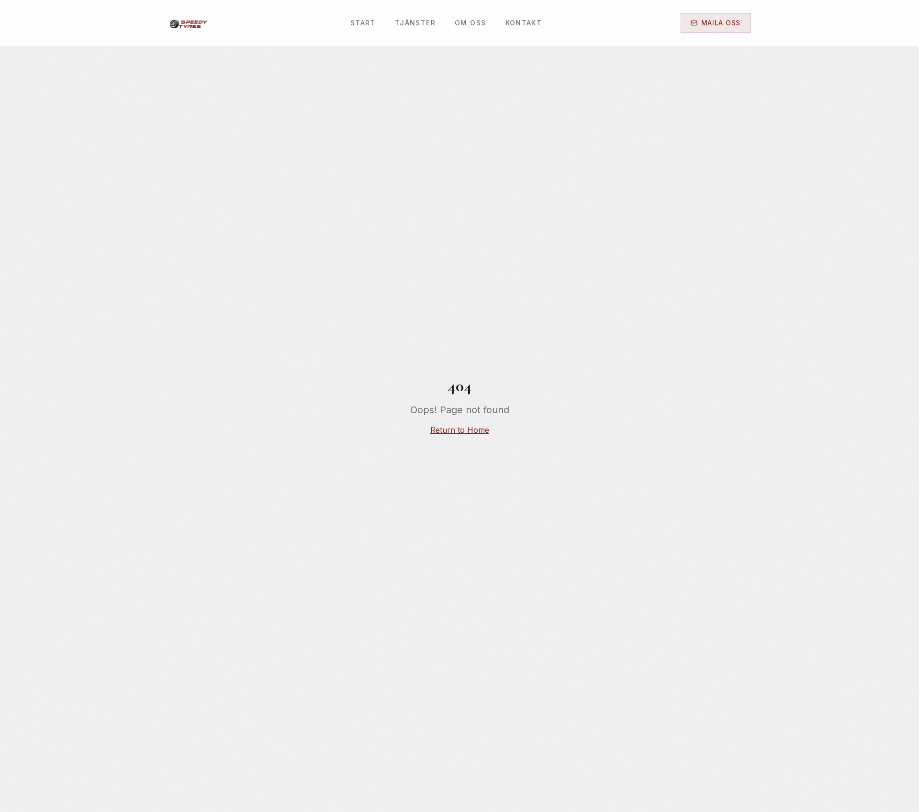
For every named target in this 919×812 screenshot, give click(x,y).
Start (363, 23)
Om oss (470, 23)
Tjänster (415, 23)
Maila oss (720, 23)
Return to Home (459, 430)
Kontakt (523, 23)
